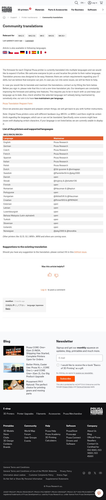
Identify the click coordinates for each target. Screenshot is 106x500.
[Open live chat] (99, 493)
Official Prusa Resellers (93, 439)
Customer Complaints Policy (41, 475)
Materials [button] (39, 9)
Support (13, 17)
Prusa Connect (73, 437)
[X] (95, 473)
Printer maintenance (30, 17)
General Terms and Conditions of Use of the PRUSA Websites (30, 471)
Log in (44, 289)
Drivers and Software (72, 442)
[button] (5, 52)
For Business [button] (77, 9)
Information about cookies (14, 475)
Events (27, 440)
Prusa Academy (52, 434)
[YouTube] (100, 473)
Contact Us (92, 443)
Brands (6, 447)
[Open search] (76, 2)
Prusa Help (50, 430)
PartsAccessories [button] (57, 9)
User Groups (30, 437)
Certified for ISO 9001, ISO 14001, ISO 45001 (94, 451)
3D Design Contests (8, 442)
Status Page (62, 475)
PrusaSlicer (71, 430)
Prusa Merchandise (72, 413)
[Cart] (101, 2)
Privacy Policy (67, 387)
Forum (27, 434)
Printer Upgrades (25, 413)
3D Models (8, 430)
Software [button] (92, 9)
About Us (91, 430)
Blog (89, 434)
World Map (29, 430)
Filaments (41, 413)
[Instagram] (89, 473)
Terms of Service (83, 387)
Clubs (6, 437)
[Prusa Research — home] (7, 9)
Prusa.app (71, 434)
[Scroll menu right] (103, 10)
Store (6, 434)
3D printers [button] (24, 9)
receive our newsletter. (84, 373)
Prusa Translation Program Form (17, 103)
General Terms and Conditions (16, 467)
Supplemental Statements (57, 479)
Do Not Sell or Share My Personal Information (22, 479)
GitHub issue (80, 252)
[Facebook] (84, 473)
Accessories (54, 413)
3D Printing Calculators (50, 439)
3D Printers (8, 413)
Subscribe (65, 379)
